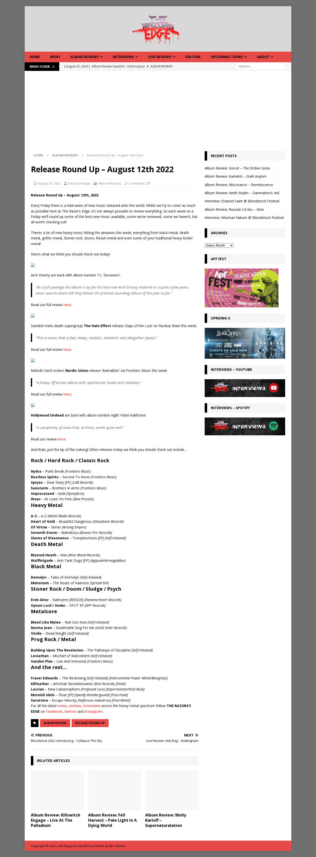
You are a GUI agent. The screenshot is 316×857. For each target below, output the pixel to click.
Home (35, 56)
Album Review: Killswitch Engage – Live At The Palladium (55, 820)
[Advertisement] (158, 114)
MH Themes (117, 846)
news (62, 705)
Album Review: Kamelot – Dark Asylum (236, 176)
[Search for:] (260, 66)
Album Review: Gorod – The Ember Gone (237, 168)
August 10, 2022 (49, 183)
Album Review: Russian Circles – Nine (234, 209)
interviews (91, 705)
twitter (70, 711)
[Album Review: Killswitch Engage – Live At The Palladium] (57, 790)
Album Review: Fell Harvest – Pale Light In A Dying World (112, 820)
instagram (93, 711)
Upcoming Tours (227, 56)
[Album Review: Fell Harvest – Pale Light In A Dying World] (114, 790)
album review (55, 723)
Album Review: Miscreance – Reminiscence (239, 184)
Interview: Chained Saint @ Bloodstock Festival (242, 201)
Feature (193, 56)
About (263, 56)
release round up (90, 723)
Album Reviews (84, 56)
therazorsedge (79, 183)
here (67, 304)
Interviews (123, 56)
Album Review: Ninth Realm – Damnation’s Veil (242, 192)
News (55, 56)
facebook (54, 711)
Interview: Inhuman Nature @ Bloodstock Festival (244, 217)
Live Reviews (159, 56)
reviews (74, 705)
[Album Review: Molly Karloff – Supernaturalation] (171, 790)
